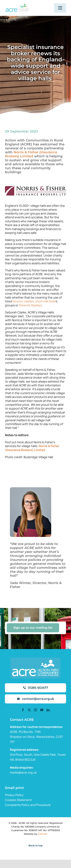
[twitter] (29, 709)
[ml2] (17, 5)
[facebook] (22, 709)
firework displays (30, 305)
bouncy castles (23, 301)
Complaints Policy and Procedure (28, 805)
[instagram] (35, 709)
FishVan (42, 833)
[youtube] (41, 709)
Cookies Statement (18, 800)
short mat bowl (45, 301)
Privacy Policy (14, 795)
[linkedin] (48, 709)
